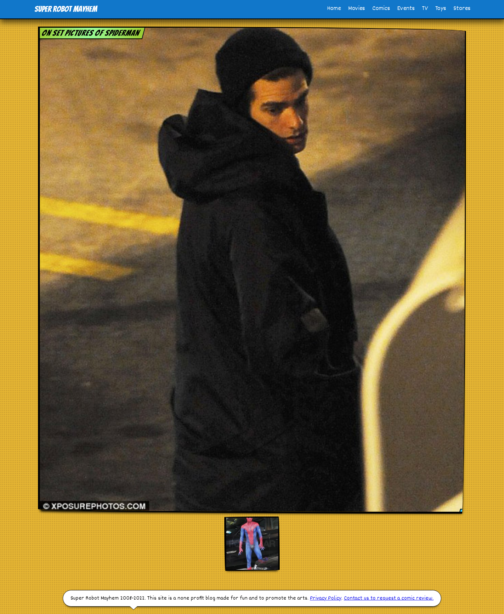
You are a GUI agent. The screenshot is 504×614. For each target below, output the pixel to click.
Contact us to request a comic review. (389, 598)
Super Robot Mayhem (65, 9)
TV (425, 8)
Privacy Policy (325, 598)
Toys (440, 8)
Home (334, 8)
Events (406, 8)
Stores (461, 8)
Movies (356, 8)
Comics (381, 8)
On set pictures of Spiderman (91, 33)
